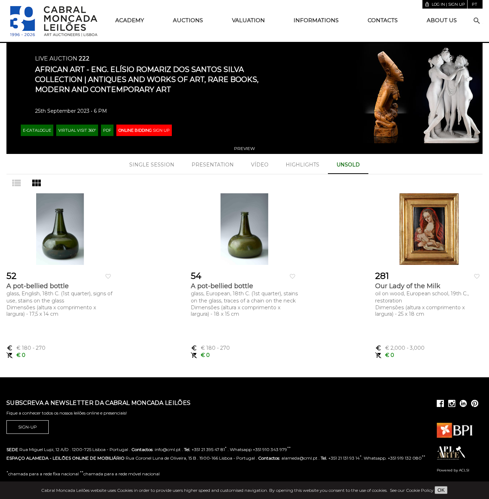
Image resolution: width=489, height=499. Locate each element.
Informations (316, 20)
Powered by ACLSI (453, 470)
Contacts (383, 20)
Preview (244, 148)
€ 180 (25, 348)
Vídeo (259, 164)
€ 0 (15, 355)
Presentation (213, 164)
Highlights (302, 164)
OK (441, 490)
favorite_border (108, 276)
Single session (151, 164)
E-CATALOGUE (37, 130)
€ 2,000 (400, 348)
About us (442, 20)
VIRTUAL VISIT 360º (77, 130)
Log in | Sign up (445, 4)
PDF (107, 130)
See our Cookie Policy (412, 490)
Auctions (188, 20)
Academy (129, 20)
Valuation (248, 20)
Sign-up (27, 427)
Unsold (348, 164)
